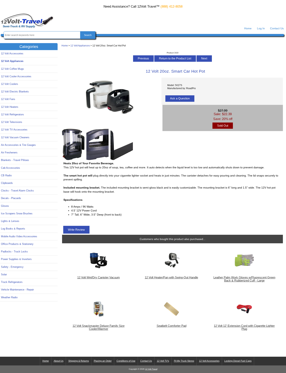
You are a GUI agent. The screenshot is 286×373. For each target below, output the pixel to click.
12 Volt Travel (151, 369)
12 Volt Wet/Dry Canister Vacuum (98, 277)
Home (248, 28)
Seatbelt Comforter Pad (171, 325)
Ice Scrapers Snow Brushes (16, 213)
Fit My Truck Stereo (184, 361)
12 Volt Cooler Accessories (16, 76)
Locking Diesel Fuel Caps (238, 361)
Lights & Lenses (10, 221)
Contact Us (277, 28)
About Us (58, 361)
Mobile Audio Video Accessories (19, 236)
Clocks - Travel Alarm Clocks (17, 190)
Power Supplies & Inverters (16, 259)
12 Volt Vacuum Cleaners (15, 137)
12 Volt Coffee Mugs (12, 68)
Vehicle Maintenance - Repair (17, 289)
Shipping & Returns (78, 361)
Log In (261, 28)
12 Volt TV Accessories (14, 129)
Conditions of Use (126, 361)
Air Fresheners (9, 152)
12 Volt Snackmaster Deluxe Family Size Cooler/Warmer (99, 327)
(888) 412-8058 (171, 6)
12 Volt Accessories (12, 53)
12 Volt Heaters (9, 106)
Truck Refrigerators (12, 282)
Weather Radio (9, 297)
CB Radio (6, 175)
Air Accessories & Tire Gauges (18, 144)
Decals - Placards (11, 198)
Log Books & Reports (13, 228)
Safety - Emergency (12, 266)
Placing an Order (103, 361)
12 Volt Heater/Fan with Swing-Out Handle (171, 277)
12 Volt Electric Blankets (15, 91)
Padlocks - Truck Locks (14, 251)
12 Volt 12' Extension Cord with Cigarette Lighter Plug (244, 327)
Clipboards (7, 183)
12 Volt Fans (8, 99)
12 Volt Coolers (9, 84)
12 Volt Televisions (11, 122)
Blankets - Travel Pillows (15, 160)
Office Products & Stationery (17, 244)
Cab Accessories (10, 167)
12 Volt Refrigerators (12, 114)
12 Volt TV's (163, 361)
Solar (4, 274)
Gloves (5, 205)
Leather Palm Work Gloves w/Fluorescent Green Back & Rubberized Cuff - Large (244, 279)
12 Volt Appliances (80, 45)
